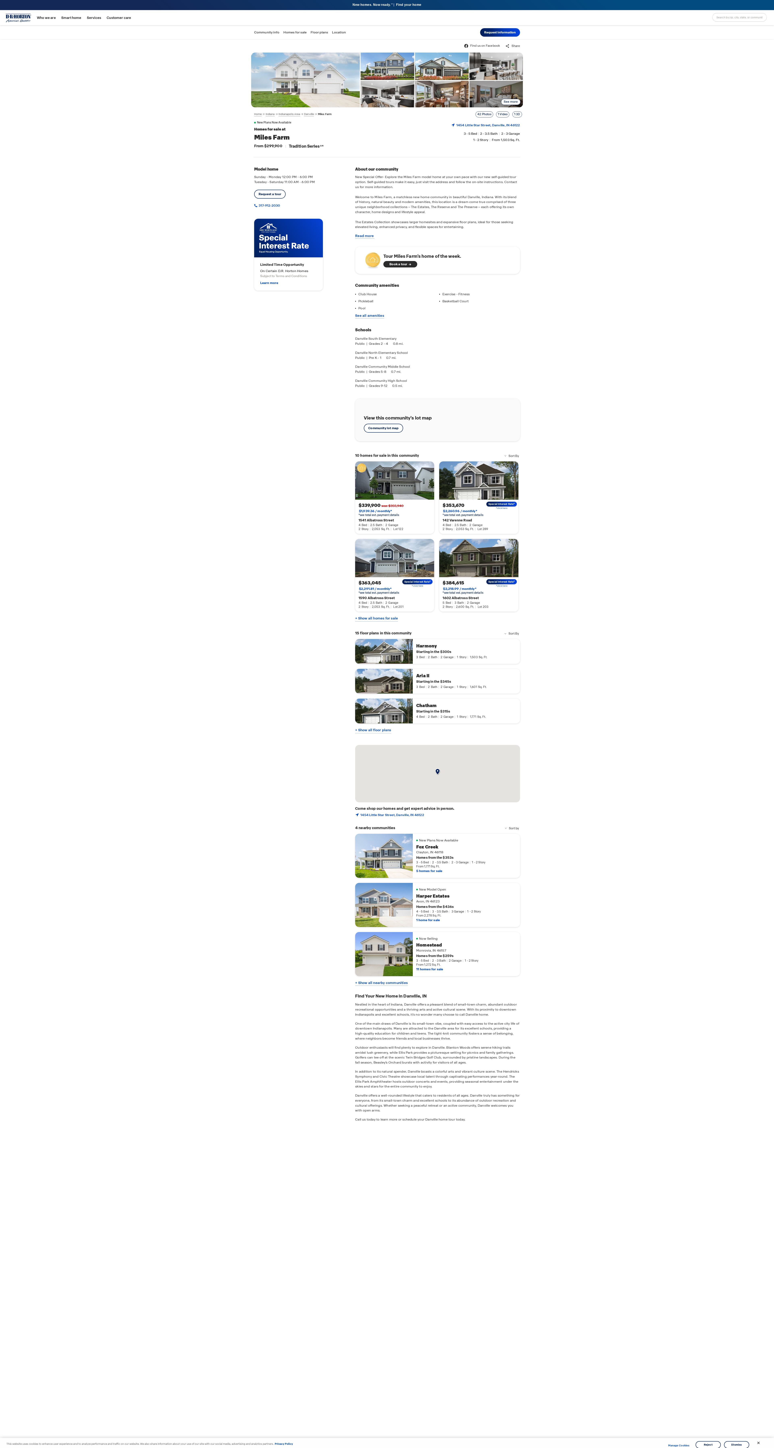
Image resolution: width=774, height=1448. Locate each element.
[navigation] (293, 114)
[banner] (387, 5)
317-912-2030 (269, 205)
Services (94, 18)
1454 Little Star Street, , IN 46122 (488, 125)
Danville (309, 114)
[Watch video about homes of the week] (370, 259)
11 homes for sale (429, 969)
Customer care (119, 18)
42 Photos (484, 114)
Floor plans (319, 32)
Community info (267, 32)
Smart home (71, 18)
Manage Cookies (678, 1445)
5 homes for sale (429, 871)
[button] (500, 32)
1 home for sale (428, 920)
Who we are (46, 18)
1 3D (517, 114)
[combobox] (739, 17)
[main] (387, 743)
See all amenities (369, 315)
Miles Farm (325, 114)
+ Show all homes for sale (376, 618)
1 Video (503, 114)
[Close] (758, 1443)
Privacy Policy (284, 1444)
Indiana (270, 114)
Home (258, 114)
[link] (305, 80)
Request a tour (270, 194)
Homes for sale (295, 32)
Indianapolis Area (289, 114)
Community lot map (383, 428)
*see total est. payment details (379, 513)
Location (339, 32)
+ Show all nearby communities (381, 983)
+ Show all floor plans (373, 730)
